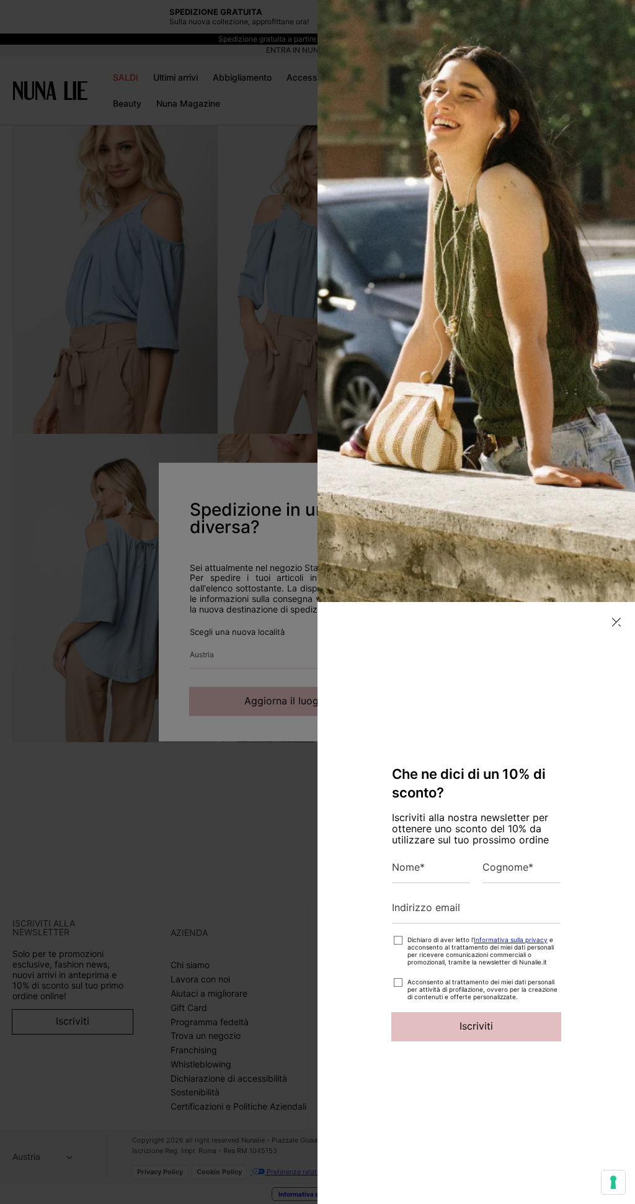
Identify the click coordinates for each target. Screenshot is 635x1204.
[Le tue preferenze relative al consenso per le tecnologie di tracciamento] (613, 1182)
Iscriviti (476, 1026)
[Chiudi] (616, 622)
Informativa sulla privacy (511, 939)
